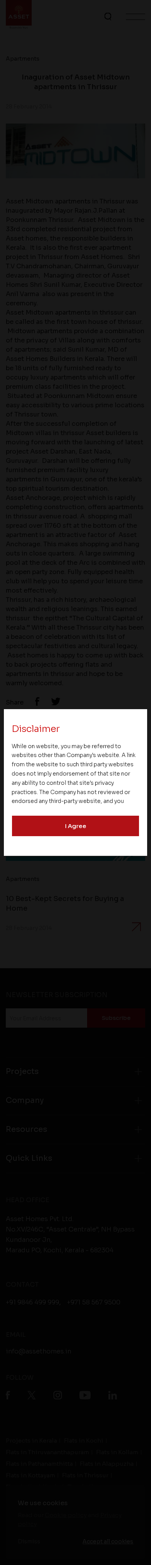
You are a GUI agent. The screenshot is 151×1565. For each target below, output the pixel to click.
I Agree (75, 826)
